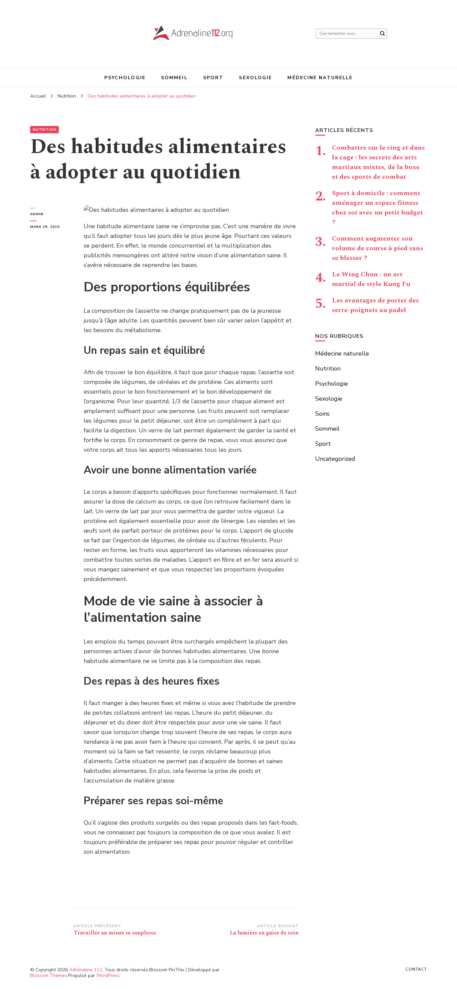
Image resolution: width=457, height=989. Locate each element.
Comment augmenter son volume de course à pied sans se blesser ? (377, 248)
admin (36, 214)
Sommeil (174, 78)
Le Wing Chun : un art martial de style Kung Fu (371, 279)
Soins (322, 414)
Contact (416, 969)
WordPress (108, 975)
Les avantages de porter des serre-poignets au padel (375, 305)
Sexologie (255, 78)
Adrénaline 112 (85, 970)
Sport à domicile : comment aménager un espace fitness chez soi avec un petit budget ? (377, 207)
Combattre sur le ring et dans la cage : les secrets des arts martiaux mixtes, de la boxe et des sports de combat (378, 162)
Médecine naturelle (320, 78)
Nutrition (44, 129)
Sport (213, 78)
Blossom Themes (48, 975)
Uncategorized (335, 459)
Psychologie (125, 78)
